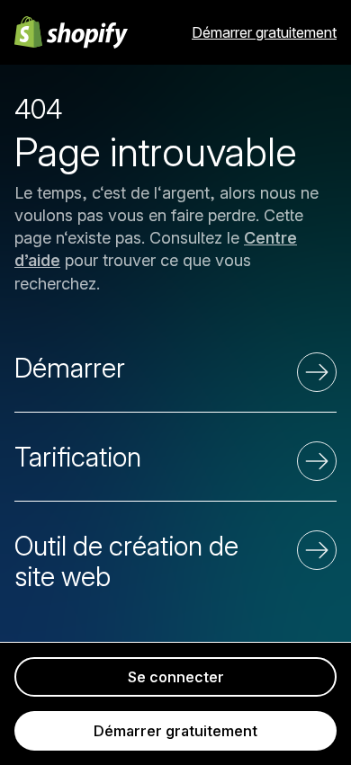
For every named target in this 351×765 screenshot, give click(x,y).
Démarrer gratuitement (264, 32)
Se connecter (176, 677)
